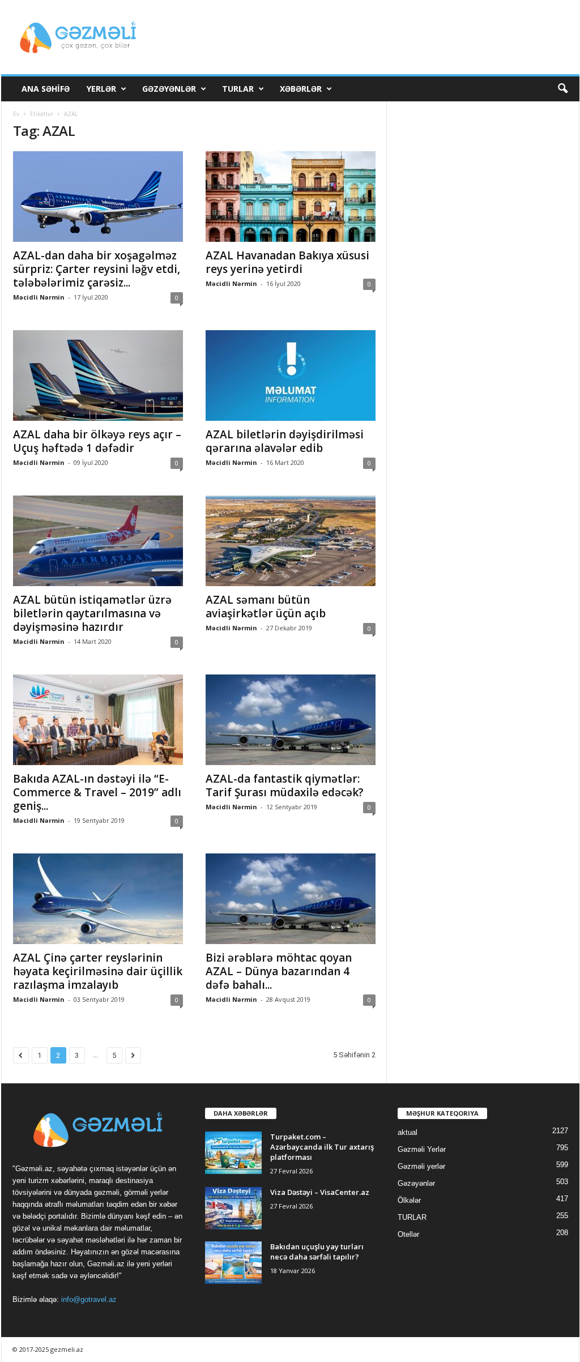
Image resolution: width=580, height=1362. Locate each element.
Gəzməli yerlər (421, 1166)
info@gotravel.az (89, 1299)
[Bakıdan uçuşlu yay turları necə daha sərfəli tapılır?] (233, 1262)
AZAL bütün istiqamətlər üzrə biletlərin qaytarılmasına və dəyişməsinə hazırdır (92, 613)
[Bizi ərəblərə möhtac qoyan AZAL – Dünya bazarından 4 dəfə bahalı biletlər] (291, 898)
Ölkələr (409, 1200)
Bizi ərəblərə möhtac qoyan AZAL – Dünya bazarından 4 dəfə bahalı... (279, 971)
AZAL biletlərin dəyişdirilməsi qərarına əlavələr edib (285, 441)
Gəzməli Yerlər (422, 1149)
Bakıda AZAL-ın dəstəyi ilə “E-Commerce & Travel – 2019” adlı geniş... (97, 792)
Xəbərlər (301, 88)
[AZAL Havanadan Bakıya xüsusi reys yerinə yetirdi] (291, 196)
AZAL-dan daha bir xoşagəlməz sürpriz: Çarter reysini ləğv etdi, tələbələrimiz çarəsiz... (96, 269)
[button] (562, 88)
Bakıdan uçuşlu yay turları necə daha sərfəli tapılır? (317, 1251)
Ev (16, 114)
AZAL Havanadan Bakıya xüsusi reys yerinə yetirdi (287, 262)
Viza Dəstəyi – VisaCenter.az (319, 1192)
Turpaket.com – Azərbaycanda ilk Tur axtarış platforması (322, 1147)
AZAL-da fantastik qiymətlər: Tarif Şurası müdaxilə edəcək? (285, 785)
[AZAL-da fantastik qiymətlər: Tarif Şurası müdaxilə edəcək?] (291, 719)
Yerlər (101, 88)
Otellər (408, 1234)
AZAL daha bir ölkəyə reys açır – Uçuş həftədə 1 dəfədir (97, 441)
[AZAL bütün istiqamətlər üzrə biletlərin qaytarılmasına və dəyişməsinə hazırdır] (98, 541)
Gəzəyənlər (169, 88)
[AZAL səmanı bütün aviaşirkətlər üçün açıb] (291, 541)
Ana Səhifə (46, 88)
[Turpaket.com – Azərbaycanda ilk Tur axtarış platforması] (233, 1153)
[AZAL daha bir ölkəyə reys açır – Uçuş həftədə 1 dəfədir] (98, 375)
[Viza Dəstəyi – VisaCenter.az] (233, 1208)
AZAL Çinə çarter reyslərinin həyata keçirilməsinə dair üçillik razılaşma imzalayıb (97, 971)
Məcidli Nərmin (39, 297)
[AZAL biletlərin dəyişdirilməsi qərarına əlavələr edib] (291, 375)
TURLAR (238, 88)
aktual (407, 1132)
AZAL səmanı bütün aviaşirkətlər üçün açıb (266, 606)
